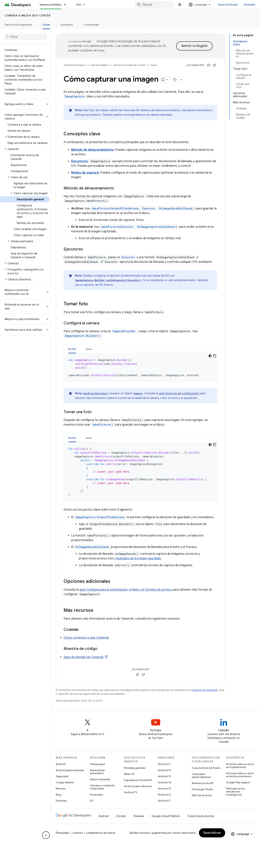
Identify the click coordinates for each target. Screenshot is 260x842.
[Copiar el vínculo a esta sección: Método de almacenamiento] (118, 188)
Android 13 (164, 788)
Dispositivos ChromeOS (138, 780)
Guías (46, 24)
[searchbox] (26, 37)
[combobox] (154, 4)
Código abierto (65, 782)
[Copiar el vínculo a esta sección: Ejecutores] (87, 249)
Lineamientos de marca (100, 832)
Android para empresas (70, 770)
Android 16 (164, 770)
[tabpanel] (140, 368)
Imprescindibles (50, 4)
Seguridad (62, 776)
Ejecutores (79, 161)
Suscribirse (212, 833)
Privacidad (96, 794)
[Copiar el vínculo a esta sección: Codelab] (82, 630)
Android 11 (164, 800)
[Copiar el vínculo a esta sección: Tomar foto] (92, 304)
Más (79, 4)
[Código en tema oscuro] (210, 356)
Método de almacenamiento (92, 150)
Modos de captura (85, 173)
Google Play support (238, 782)
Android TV (130, 792)
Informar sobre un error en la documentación (240, 774)
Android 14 (164, 782)
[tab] (72, 348)
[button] (22, 104)
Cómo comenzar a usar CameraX (86, 638)
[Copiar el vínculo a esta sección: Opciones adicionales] (114, 581)
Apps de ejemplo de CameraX (84, 657)
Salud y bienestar (100, 779)
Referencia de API (202, 783)
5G (92, 800)
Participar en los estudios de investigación (235, 791)
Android (61, 764)
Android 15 (164, 776)
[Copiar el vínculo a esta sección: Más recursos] (97, 610)
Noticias (60, 788)
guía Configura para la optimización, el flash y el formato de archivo (126, 590)
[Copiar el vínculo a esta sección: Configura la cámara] (103, 323)
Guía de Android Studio (206, 768)
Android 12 (164, 794)
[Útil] (208, 65)
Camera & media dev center (28, 15)
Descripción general (18, 24)
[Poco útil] (214, 65)
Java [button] (88, 349)
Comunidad (91, 24)
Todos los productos (200, 816)
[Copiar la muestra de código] (214, 356)
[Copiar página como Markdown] (175, 79)
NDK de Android (201, 795)
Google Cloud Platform (166, 816)
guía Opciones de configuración (179, 393)
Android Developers (75, 65)
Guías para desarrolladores (201, 775)
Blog (58, 794)
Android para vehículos (138, 786)
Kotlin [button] (72, 349)
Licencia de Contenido (205, 690)
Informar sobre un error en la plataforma (240, 765)
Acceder (249, 4)
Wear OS (129, 774)
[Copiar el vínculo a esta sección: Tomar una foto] (95, 412)
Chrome (121, 816)
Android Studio (228, 4)
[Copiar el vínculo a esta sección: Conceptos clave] (104, 134)
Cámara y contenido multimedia (102, 787)
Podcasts (61, 800)
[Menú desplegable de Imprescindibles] (66, 4)
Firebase (138, 816)
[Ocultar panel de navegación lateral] (46, 835)
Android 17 (164, 764)
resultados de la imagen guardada (138, 558)
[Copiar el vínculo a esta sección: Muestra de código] (101, 649)
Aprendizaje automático (97, 771)
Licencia (78, 832)
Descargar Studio (202, 789)
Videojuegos (97, 764)
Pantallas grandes (134, 768)
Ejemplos (67, 24)
